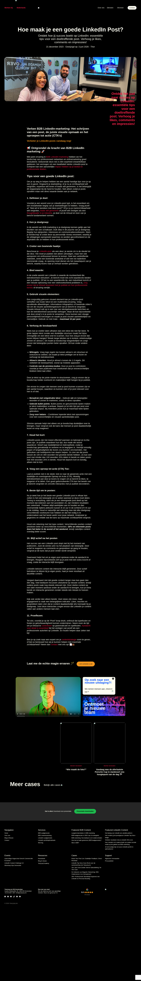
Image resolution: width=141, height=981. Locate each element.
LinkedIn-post (45, 251)
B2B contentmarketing (44, 835)
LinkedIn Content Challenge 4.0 (14, 863)
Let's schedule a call (85, 664)
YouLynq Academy (43, 863)
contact (54, 644)
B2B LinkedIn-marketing (57, 157)
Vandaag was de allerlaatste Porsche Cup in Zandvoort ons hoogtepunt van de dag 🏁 (109, 772)
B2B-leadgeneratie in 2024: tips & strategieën (85, 835)
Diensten (110, 8)
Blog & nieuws (42, 861)
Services (41, 830)
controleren (47, 625)
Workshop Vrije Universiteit (12, 865)
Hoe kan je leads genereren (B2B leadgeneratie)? (86, 840)
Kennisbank (41, 858)
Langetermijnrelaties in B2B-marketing (83, 833)
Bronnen (120, 8)
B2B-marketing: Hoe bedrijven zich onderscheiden (86, 838)
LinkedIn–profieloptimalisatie (46, 840)
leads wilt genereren (49, 210)
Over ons (101, 8)
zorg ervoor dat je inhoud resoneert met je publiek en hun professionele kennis (57, 285)
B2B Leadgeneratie (44, 833)
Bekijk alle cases (52, 785)
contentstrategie (69, 639)
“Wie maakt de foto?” (76, 769)
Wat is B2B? (75, 843)
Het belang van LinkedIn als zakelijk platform (118, 833)
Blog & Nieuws (8, 838)
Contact (132, 8)
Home (6, 833)
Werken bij (8, 8)
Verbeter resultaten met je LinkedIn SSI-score (119, 840)
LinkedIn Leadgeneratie (45, 838)
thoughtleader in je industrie (39, 213)
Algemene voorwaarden (112, 858)
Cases (74, 855)
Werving (40, 843)
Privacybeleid (109, 861)
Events (7, 855)
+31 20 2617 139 (9, 893)
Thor (92, 46)
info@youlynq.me (21, 893)
